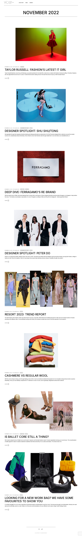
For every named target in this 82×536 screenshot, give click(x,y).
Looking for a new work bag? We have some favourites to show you (39, 499)
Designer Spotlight (25, 250)
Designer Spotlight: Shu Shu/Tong (31, 131)
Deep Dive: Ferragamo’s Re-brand (30, 192)
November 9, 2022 (8, 311)
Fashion (22, 66)
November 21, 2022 (8, 189)
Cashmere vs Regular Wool (26, 375)
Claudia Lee (16, 189)
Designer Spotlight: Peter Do (27, 253)
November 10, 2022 (8, 250)
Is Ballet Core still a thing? (27, 436)
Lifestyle (22, 433)
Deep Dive (22, 189)
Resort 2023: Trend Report (25, 314)
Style (31, 250)
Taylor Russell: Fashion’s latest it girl (35, 69)
